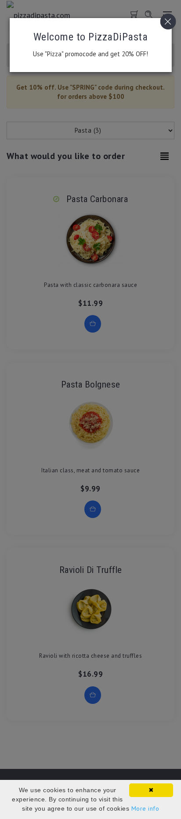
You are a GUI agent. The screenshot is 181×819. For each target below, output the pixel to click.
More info (145, 808)
